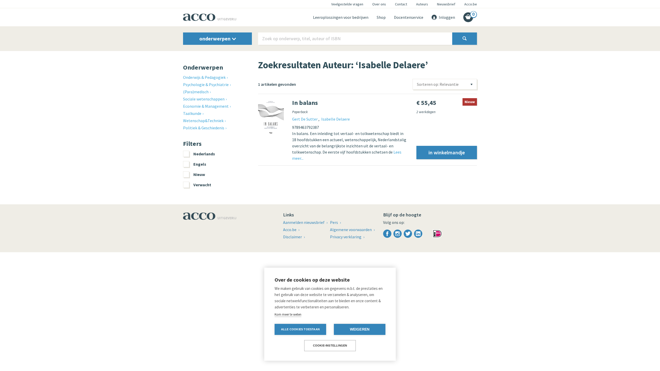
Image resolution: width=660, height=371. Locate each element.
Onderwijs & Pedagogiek (204, 77)
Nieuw (199, 174)
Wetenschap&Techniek (203, 120)
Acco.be (470, 4)
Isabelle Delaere (335, 119)
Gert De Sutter (305, 119)
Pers (334, 222)
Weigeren (360, 329)
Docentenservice (408, 17)
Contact (401, 4)
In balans (305, 103)
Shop (381, 17)
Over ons (379, 4)
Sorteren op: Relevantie (438, 84)
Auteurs (422, 4)
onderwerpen (215, 38)
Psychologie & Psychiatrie (206, 84)
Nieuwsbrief (446, 4)
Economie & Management (206, 106)
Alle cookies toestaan (300, 329)
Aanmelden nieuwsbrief (304, 222)
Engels (199, 164)
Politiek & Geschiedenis (203, 127)
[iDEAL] (437, 233)
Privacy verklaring (346, 236)
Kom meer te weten (288, 314)
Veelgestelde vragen (347, 4)
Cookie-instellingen (330, 345)
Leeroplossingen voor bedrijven (340, 17)
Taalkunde (192, 113)
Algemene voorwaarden (351, 229)
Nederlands (204, 153)
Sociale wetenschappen (204, 99)
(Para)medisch (196, 91)
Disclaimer (293, 236)
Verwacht (202, 184)
